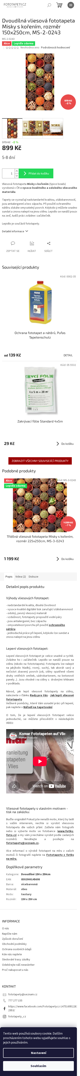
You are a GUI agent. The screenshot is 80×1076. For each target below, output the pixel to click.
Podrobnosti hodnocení (55, 48)
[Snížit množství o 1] (17, 175)
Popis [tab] (9, 577)
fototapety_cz (17, 1017)
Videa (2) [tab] (20, 577)
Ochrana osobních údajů (16, 949)
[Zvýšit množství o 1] (17, 171)
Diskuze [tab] (33, 577)
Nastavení (38, 1053)
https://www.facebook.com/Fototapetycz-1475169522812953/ (43, 1008)
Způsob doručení (12, 939)
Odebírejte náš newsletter (18, 965)
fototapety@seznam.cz (22, 843)
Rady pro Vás (39, 695)
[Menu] (71, 5)
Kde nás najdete (12, 954)
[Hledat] (49, 5)
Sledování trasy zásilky (16, 960)
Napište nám (9, 934)
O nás (5, 928)
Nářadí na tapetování (37, 707)
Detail (68, 355)
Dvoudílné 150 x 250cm (35, 874)
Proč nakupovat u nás (15, 970)
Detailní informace (13, 231)
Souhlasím (38, 1066)
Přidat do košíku (39, 173)
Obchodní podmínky (14, 944)
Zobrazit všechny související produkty (40, 461)
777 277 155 (15, 1001)
